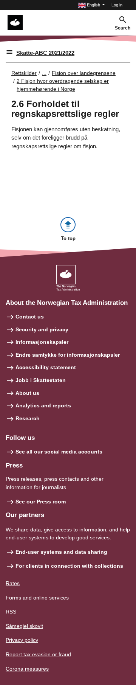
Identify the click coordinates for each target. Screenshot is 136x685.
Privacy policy (22, 640)
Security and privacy (41, 329)
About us (27, 393)
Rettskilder (24, 73)
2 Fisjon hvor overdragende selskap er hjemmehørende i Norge (63, 85)
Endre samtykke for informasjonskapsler (67, 355)
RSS (11, 612)
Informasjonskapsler (41, 342)
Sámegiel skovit (24, 626)
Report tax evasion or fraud (38, 654)
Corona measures (27, 669)
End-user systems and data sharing (61, 552)
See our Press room (40, 502)
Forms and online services (37, 598)
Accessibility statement (45, 367)
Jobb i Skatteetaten (40, 380)
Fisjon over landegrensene (84, 73)
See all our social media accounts (58, 452)
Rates (13, 583)
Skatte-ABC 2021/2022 (45, 53)
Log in (116, 5)
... (44, 73)
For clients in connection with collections (69, 566)
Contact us (29, 317)
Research (27, 418)
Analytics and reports (43, 405)
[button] (91, 5)
